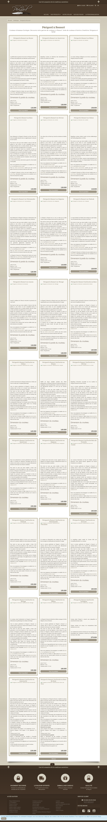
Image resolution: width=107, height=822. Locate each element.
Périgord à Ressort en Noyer (23, 38)
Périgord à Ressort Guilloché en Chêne (23, 363)
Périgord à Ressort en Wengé (53, 282)
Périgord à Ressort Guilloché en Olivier (84, 363)
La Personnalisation (92, 14)
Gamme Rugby (36, 804)
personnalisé (94, 335)
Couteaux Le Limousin (37, 801)
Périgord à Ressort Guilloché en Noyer (53, 363)
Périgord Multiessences (14, 801)
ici (3, 818)
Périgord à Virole (13, 805)
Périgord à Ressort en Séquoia (53, 199)
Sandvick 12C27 (27, 74)
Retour (53, 759)
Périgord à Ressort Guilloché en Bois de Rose (53, 680)
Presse (34, 813)
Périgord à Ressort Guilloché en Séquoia (53, 441)
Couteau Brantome (37, 802)
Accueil (46, 14)
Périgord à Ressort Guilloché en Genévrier (23, 441)
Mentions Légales (60, 802)
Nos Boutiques (79, 14)
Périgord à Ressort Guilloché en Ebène (53, 600)
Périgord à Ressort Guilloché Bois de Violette (84, 441)
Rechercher (58, 807)
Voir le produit (23, 110)
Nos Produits (55, 14)
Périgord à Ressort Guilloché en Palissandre (53, 521)
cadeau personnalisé (19, 86)
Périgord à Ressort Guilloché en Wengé (23, 600)
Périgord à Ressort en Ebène (84, 38)
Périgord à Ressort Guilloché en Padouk (23, 521)
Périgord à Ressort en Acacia (23, 282)
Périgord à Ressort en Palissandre (23, 199)
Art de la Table (36, 805)
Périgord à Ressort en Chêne (84, 118)
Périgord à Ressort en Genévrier (53, 38)
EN (98, 5)
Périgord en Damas (13, 810)
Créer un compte (59, 810)
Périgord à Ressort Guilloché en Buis (84, 282)
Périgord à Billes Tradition (15, 807)
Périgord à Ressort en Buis (23, 118)
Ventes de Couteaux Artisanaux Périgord (42, 812)
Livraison (58, 801)
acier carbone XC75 (16, 77)
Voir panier (91, 5)
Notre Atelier (67, 14)
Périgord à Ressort (13, 804)
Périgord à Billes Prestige (14, 808)
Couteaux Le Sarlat (13, 812)
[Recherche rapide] (95, 5)
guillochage (12, 92)
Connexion (58, 808)
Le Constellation (12, 802)
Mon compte (81, 5)
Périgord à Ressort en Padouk (83, 199)
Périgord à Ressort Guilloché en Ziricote (84, 521)
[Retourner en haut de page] (52, 764)
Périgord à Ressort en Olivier (53, 118)
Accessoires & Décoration (38, 807)
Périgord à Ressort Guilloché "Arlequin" (84, 600)
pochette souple (20, 85)
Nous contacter (59, 805)
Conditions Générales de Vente (63, 804)
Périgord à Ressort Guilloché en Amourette (23, 680)
